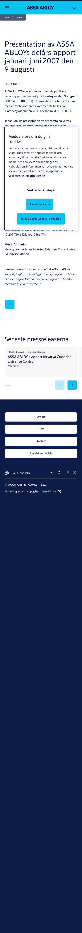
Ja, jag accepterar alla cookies (41, 218)
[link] (10, 17)
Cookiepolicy (16, 175)
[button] (19, 17)
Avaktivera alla (40, 204)
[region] (41, 178)
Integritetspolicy (35, 175)
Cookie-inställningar (41, 190)
